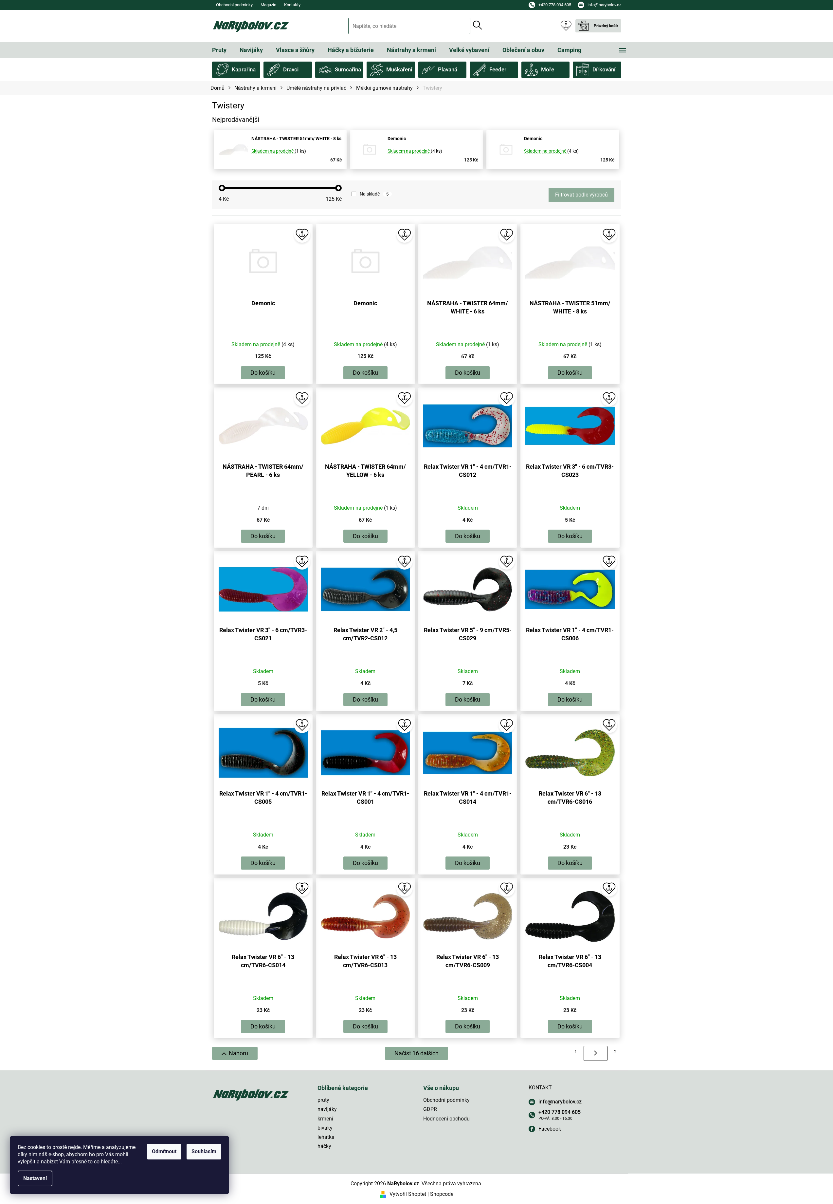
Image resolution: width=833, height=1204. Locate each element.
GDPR (430, 1109)
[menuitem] (219, 50)
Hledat (477, 25)
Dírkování (603, 69)
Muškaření (399, 69)
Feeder (497, 69)
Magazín (268, 4)
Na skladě (374, 194)
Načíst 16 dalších (416, 1053)
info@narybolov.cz (560, 1102)
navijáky (327, 1109)
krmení (325, 1119)
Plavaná (447, 69)
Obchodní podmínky (234, 4)
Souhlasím (203, 1151)
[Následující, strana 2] (595, 1053)
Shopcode (441, 1194)
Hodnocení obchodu (446, 1119)
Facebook (549, 1129)
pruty (323, 1100)
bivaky (325, 1128)
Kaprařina (244, 69)
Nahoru (238, 1053)
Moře (547, 69)
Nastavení (35, 1178)
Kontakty (292, 4)
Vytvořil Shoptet (407, 1194)
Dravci (291, 69)
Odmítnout (164, 1151)
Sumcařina (348, 69)
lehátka (326, 1137)
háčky (324, 1146)
